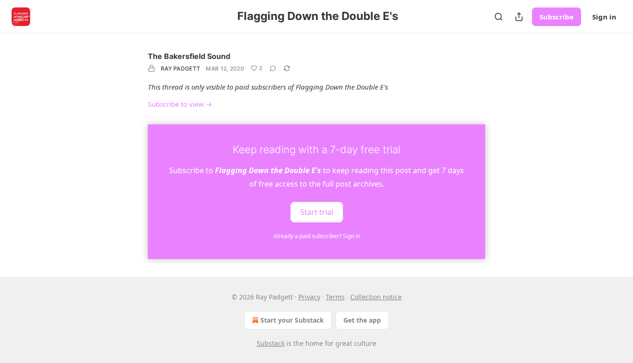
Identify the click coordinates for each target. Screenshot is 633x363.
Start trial (316, 212)
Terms (335, 296)
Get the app (362, 320)
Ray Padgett (180, 68)
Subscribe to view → (180, 104)
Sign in (604, 16)
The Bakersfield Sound (189, 56)
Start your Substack (292, 320)
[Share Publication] (519, 16)
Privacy (309, 296)
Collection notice (376, 296)
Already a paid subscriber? (316, 236)
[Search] (498, 16)
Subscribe (556, 16)
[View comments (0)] (273, 68)
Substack (271, 343)
